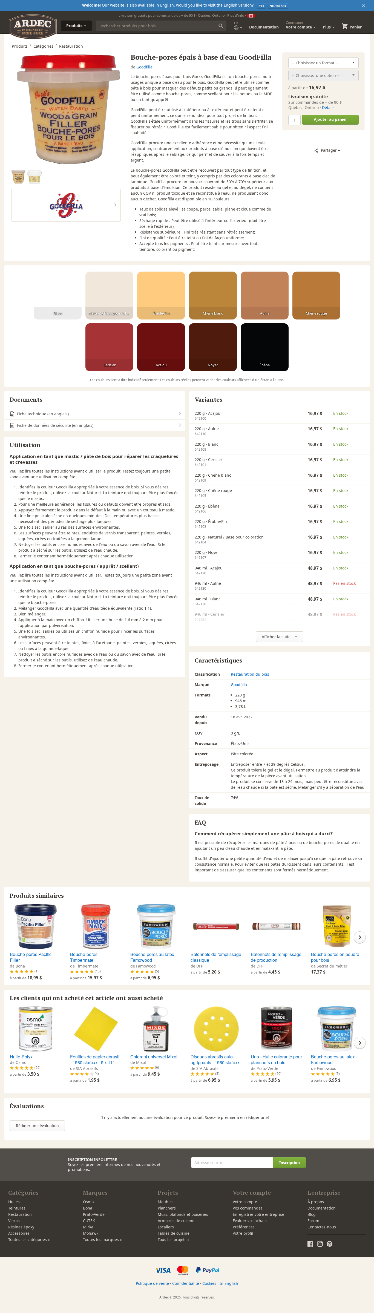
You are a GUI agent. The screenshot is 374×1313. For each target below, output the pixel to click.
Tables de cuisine (173, 1233)
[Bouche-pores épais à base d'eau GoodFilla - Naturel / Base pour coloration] (109, 296)
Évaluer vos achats (250, 1220)
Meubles (166, 1201)
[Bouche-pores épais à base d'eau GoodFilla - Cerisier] (109, 347)
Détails (328, 107)
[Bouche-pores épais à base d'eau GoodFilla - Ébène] (265, 347)
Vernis (14, 1220)
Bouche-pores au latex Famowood (152, 957)
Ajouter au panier (330, 119)
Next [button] (360, 937)
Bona (87, 1208)
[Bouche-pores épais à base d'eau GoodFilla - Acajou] (161, 347)
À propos (315, 1201)
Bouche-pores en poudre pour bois (335, 957)
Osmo (88, 1201)
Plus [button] (327, 27)
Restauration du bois (250, 674)
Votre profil (243, 1233)
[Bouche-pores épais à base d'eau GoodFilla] (66, 109)
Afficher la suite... (278, 636)
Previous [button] (14, 937)
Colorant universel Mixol (153, 1056)
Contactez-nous (321, 1227)
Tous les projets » (173, 1239)
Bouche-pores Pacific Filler (30, 957)
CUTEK (89, 1220)
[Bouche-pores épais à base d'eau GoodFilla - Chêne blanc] (213, 296)
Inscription (289, 1162)
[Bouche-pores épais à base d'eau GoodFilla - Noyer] (213, 347)
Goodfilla (144, 67)
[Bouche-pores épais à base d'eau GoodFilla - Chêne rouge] (316, 296)
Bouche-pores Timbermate (83, 957)
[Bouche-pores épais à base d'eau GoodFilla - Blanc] (58, 296)
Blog (311, 1214)
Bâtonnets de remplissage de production (276, 957)
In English (229, 1283)
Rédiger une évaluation (37, 1125)
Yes (261, 6)
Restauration (20, 1214)
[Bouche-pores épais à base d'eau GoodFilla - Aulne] (265, 296)
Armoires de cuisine (176, 1220)
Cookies (209, 1283)
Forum (313, 1220)
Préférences (244, 1227)
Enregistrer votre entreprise (258, 1214)
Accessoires (19, 1233)
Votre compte (245, 1201)
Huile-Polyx (21, 1056)
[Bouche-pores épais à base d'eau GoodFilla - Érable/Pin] (161, 296)
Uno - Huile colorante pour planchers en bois (276, 1059)
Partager (329, 150)
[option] (19, 177)
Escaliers (166, 1227)
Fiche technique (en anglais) (42, 413)
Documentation (264, 27)
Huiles (14, 1201)
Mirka (88, 1227)
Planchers (167, 1208)
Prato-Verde (94, 1214)
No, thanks (277, 6)
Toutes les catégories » (29, 1239)
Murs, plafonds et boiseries (183, 1214)
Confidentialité (185, 1283)
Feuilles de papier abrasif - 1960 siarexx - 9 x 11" (94, 1059)
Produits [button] (75, 25)
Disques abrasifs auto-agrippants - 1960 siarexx (215, 1059)
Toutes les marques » (102, 1239)
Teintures (16, 1208)
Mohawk (90, 1233)
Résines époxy (21, 1227)
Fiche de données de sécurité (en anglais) (54, 425)
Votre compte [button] (299, 25)
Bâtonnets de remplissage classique (216, 957)
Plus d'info (235, 15)
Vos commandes (248, 1208)
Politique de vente (152, 1283)
